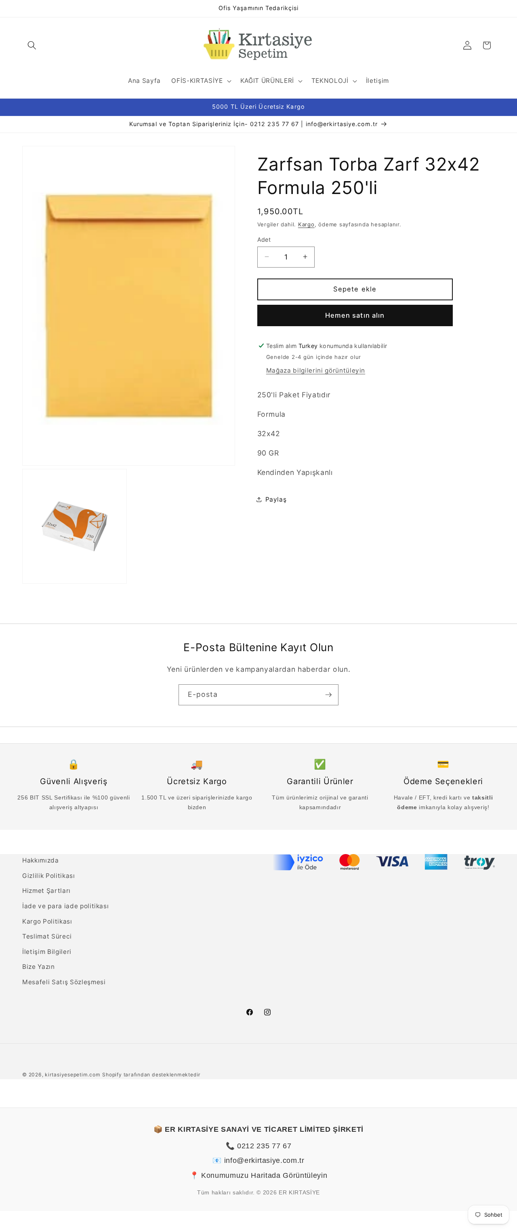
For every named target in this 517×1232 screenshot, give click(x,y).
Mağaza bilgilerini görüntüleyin (315, 370)
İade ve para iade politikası (65, 906)
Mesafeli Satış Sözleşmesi (64, 982)
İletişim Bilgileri (46, 952)
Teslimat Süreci (47, 936)
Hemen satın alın (355, 315)
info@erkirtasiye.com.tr (264, 1160)
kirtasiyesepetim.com (72, 1075)
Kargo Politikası (47, 921)
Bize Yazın (38, 966)
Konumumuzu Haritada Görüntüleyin (264, 1175)
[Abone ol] (328, 694)
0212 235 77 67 (264, 1146)
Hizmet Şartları (46, 890)
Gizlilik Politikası (48, 876)
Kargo (306, 224)
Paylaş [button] (276, 499)
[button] (32, 45)
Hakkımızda (40, 860)
